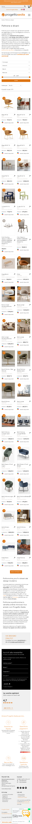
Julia (4, 595)
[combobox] (16, 62)
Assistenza (5, 801)
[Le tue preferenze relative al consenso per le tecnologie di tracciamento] (29, 821)
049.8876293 (22, 780)
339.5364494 (22, 782)
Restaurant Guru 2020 (7, 813)
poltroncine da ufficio (8, 50)
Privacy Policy (21, 794)
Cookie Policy (21, 796)
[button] (28, 6)
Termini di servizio (25, 802)
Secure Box (5, 800)
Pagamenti (5, 796)
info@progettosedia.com (23, 779)
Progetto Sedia (5, 809)
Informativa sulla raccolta (9, 822)
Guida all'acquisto (6, 798)
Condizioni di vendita (7, 794)
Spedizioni (5, 797)
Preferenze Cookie (22, 797)
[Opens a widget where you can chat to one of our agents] (21, 815)
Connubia (15, 597)
